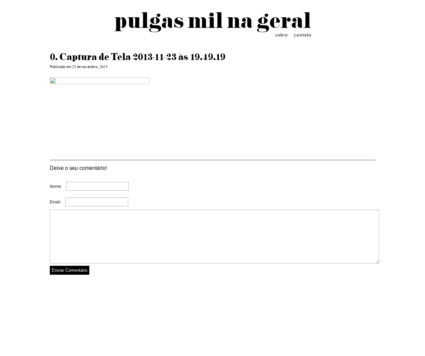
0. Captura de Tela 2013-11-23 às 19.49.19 (137, 56)
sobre (281, 34)
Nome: (56, 186)
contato (302, 34)
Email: (55, 201)
